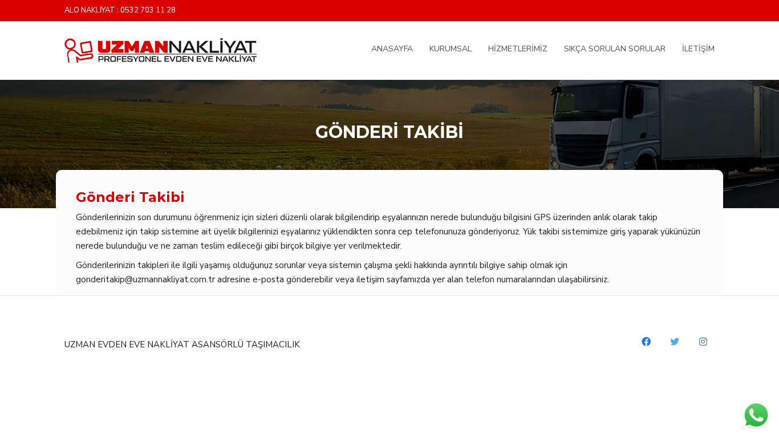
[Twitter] (674, 341)
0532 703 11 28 (148, 10)
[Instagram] (703, 341)
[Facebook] (646, 341)
